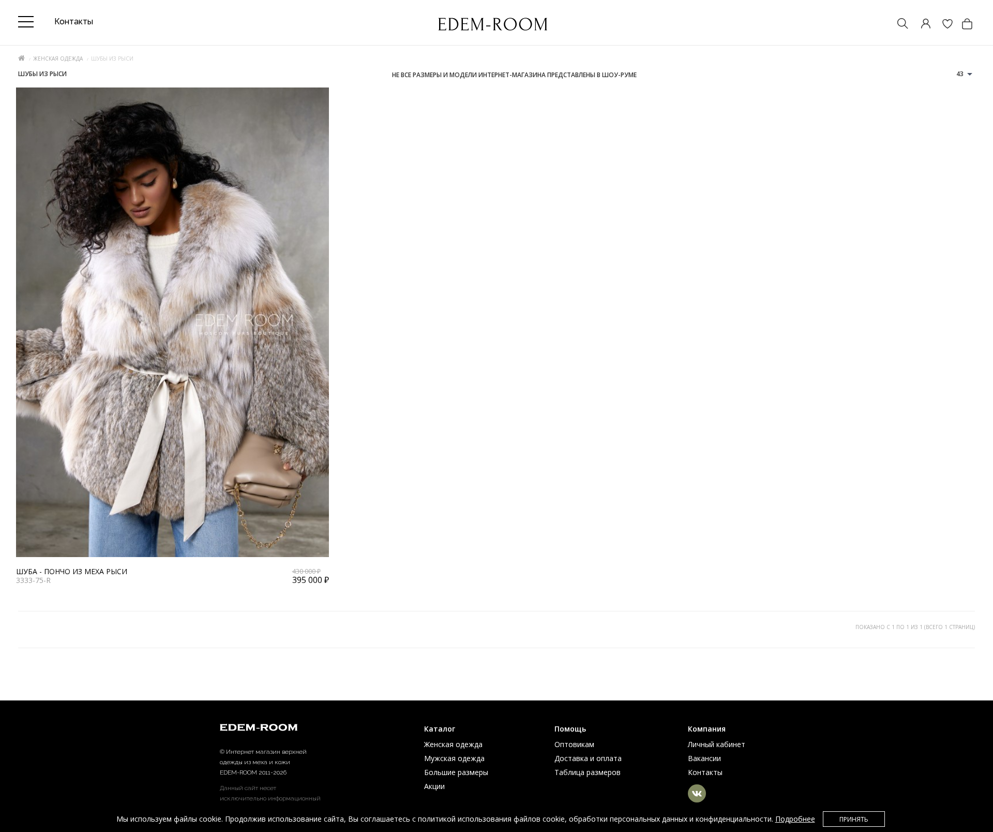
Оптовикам (574, 744)
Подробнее (795, 819)
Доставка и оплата (588, 758)
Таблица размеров (587, 772)
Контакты (705, 772)
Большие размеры (456, 772)
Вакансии (704, 758)
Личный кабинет (716, 744)
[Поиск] (897, 24)
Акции (434, 786)
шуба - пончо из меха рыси (71, 571)
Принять (853, 819)
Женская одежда (58, 58)
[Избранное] (942, 24)
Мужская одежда (454, 758)
